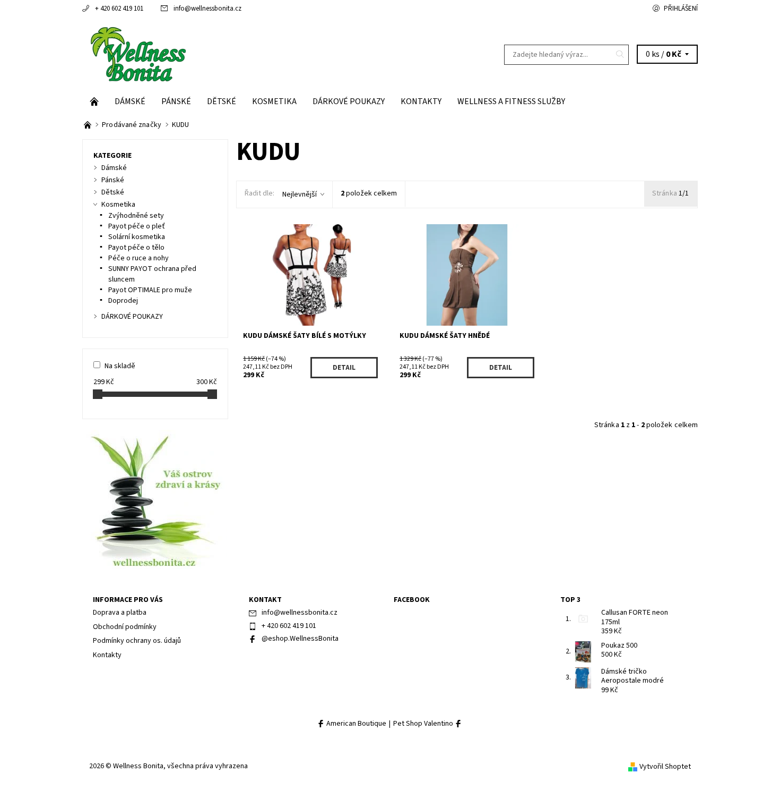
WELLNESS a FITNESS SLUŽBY (511, 101)
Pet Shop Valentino (424, 724)
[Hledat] (620, 55)
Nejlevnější (299, 194)
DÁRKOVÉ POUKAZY (349, 101)
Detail (344, 367)
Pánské (176, 101)
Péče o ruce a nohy (138, 258)
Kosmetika (274, 101)
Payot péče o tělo (136, 247)
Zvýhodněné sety (136, 215)
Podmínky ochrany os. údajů (137, 640)
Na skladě (120, 366)
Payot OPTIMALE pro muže (150, 290)
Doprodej (123, 300)
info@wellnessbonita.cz (207, 8)
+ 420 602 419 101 (119, 8)
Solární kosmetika (136, 237)
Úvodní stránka (94, 101)
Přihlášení (681, 8)
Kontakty (421, 101)
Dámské (130, 101)
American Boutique (355, 724)
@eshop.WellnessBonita (300, 638)
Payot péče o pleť (136, 226)
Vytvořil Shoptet (665, 766)
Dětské (221, 101)
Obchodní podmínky (125, 627)
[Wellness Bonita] (137, 54)
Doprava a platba (119, 612)
